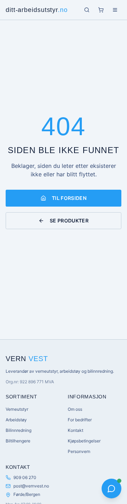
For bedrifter (80, 419)
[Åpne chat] (111, 488)
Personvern (79, 451)
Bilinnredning (18, 430)
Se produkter (69, 220)
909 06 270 (24, 477)
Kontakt (75, 430)
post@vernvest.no (31, 486)
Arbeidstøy (16, 419)
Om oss (75, 409)
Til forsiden (69, 198)
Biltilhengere (18, 440)
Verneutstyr (17, 409)
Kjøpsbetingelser (84, 440)
